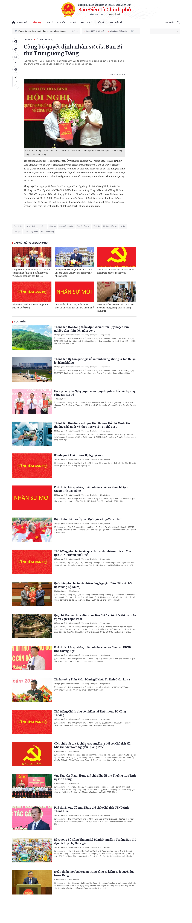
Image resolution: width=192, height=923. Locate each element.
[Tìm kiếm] (178, 22)
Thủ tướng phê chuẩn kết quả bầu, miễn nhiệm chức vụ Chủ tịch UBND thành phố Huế (92, 553)
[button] (73, 31)
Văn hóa (61, 22)
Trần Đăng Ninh (31, 231)
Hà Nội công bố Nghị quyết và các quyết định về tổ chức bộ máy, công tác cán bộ (95, 393)
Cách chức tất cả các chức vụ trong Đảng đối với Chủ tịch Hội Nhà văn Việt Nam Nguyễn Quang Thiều (92, 745)
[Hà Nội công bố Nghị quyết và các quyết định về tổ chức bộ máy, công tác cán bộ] (32, 401)
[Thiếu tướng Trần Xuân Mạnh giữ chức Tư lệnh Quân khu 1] (32, 690)
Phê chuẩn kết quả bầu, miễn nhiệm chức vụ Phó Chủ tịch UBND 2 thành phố (74, 306)
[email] (132, 31)
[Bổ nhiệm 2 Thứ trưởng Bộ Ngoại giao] (32, 465)
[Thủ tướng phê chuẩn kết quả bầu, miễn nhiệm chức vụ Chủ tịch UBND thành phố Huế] (32, 562)
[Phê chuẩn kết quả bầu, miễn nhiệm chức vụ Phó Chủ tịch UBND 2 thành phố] (74, 292)
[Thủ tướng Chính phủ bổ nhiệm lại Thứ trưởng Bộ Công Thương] (32, 722)
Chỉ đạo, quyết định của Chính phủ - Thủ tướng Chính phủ (76, 335)
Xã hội (73, 22)
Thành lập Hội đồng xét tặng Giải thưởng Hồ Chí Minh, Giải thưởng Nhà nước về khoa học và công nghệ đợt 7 (92, 425)
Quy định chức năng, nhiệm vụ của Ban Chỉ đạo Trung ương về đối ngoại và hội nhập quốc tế (73, 272)
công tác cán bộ (66, 226)
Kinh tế (49, 22)
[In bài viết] (15, 69)
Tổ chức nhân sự (44, 39)
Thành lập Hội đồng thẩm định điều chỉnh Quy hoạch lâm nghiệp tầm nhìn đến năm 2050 (91, 328)
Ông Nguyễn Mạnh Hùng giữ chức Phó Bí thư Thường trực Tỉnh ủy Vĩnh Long (95, 777)
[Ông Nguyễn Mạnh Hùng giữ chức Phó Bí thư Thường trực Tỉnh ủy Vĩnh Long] (32, 786)
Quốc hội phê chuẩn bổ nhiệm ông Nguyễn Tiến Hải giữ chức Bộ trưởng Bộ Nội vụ (93, 585)
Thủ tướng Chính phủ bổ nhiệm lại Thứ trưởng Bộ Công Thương (90, 713)
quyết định (30, 226)
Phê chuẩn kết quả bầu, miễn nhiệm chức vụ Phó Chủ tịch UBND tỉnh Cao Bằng (91, 489)
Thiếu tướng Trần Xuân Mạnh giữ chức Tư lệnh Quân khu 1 (92, 679)
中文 (119, 14)
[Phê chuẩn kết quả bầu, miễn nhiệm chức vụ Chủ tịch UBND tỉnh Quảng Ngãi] (32, 658)
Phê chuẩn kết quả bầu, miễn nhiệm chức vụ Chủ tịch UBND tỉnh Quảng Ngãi (92, 649)
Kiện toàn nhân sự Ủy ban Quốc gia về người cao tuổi (88, 519)
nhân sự (52, 226)
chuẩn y (42, 226)
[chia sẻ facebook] (15, 41)
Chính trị (36, 22)
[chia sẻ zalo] (15, 49)
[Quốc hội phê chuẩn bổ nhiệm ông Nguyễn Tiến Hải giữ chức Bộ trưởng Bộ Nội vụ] (32, 594)
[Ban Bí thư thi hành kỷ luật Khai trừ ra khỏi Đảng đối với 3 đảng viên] (116, 257)
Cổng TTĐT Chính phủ (95, 31)
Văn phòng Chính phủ (118, 31)
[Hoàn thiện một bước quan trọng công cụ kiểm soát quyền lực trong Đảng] (32, 882)
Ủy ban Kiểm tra (110, 226)
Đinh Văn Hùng (47, 231)
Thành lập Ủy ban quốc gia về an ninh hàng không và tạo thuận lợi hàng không (95, 360)
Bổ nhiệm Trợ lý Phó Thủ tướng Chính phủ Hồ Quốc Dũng (30, 306)
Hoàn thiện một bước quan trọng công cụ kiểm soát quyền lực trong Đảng (94, 873)
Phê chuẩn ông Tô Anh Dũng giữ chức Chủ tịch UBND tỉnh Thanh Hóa (91, 809)
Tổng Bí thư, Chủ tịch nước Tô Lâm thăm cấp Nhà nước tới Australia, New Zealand (44, 31)
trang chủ (21, 22)
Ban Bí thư (18, 226)
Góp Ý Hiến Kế (115, 22)
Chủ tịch (17, 231)
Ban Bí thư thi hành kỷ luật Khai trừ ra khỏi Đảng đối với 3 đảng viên (115, 271)
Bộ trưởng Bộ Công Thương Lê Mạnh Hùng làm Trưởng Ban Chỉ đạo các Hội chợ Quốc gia (95, 841)
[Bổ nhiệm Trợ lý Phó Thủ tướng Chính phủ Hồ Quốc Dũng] (31, 292)
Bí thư (123, 226)
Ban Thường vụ (83, 226)
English (111, 14)
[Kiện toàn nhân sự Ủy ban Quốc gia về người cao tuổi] (32, 530)
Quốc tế (100, 22)
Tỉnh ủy (97, 226)
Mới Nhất (169, 22)
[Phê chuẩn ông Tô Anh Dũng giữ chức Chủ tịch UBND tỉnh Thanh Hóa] (32, 818)
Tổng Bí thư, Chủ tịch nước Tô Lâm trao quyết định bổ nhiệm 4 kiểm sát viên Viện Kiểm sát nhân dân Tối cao (31, 272)
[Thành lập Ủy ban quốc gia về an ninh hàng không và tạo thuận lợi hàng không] (32, 369)
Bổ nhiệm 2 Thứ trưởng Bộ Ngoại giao (78, 455)
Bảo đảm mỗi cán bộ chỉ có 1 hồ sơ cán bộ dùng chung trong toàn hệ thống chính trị (115, 307)
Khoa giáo (86, 22)
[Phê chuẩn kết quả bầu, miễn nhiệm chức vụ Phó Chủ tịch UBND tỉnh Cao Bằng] (32, 497)
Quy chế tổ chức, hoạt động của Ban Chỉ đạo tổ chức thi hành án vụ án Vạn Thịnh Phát (95, 617)
